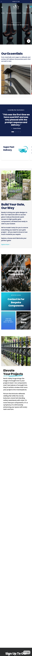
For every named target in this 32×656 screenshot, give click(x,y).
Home (2, 13)
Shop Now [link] (15, 278)
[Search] (26, 7)
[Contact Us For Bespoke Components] (16, 301)
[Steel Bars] (23, 320)
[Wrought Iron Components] (16, 272)
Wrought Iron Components (14, 13)
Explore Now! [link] (5, 244)
